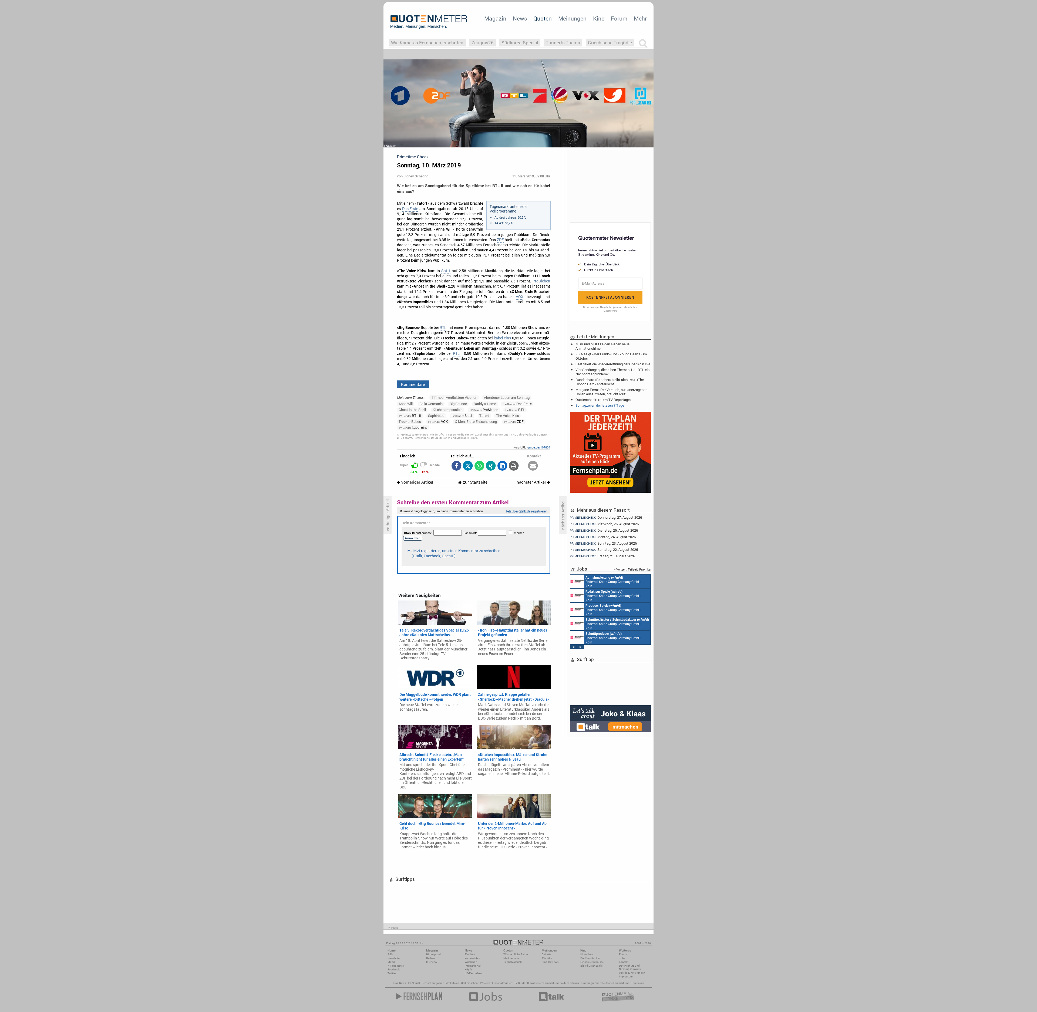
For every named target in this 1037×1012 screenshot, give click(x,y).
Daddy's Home (485, 404)
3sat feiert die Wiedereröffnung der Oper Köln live (612, 364)
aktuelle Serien (570, 983)
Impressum (626, 976)
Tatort (484, 415)
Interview (431, 962)
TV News (485, 983)
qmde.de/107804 (538, 447)
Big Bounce (458, 404)
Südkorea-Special (519, 42)
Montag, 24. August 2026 (603, 537)
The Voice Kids (507, 415)
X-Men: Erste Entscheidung (476, 421)
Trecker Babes (410, 421)
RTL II (458, 353)
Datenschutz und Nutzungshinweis (630, 967)
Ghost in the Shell (412, 409)
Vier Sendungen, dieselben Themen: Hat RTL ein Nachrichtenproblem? (612, 371)
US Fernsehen (469, 983)
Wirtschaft (471, 962)
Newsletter (394, 958)
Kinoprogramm (590, 983)
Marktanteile (511, 958)
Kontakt (623, 962)
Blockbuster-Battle (591, 965)
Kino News (399, 983)
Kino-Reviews (550, 962)
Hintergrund (433, 954)
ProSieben (541, 281)
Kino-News (587, 954)
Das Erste (410, 208)
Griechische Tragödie (610, 42)
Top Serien (637, 983)
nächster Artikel (532, 482)
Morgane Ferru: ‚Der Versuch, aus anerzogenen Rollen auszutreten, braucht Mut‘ (611, 391)
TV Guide (519, 983)
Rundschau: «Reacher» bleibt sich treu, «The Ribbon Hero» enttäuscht (609, 381)
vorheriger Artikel (416, 482)
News (520, 18)
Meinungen (572, 18)
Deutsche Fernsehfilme (615, 983)
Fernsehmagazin (432, 983)
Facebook (394, 969)
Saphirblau (436, 415)
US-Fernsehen (473, 973)
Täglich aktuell (512, 962)
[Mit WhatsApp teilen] (479, 466)
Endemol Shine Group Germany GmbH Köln (613, 581)
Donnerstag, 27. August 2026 (606, 517)
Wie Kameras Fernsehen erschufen (427, 42)
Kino (599, 18)
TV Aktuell (414, 983)
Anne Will (406, 404)
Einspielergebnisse (592, 962)
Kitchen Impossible (447, 409)
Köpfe (468, 969)
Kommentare (413, 384)
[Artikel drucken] (514, 466)
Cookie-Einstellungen (632, 972)
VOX (519, 296)
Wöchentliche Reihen (516, 954)
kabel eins (502, 338)
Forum (619, 18)
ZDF (500, 239)
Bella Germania (431, 404)
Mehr (640, 18)
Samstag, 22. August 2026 (604, 549)
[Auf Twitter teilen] (468, 466)
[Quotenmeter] (429, 21)
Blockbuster (534, 983)
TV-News (470, 954)
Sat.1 (445, 270)
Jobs (622, 958)
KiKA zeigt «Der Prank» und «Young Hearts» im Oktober (611, 356)
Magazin (495, 18)
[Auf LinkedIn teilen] (502, 466)
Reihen (430, 958)
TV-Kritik (547, 958)
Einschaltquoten (502, 983)
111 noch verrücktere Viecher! (454, 397)
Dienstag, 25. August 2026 (604, 530)
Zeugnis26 (483, 42)
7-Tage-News (396, 965)
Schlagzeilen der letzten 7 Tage (599, 405)
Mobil (391, 962)
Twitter (392, 973)
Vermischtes (472, 958)
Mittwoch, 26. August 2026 (604, 524)
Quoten (542, 18)
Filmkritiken (452, 983)
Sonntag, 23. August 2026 (603, 543)
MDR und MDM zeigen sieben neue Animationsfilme (602, 346)
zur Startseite (474, 482)
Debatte (546, 954)
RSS (390, 954)
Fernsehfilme (551, 983)
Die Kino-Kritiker (590, 958)
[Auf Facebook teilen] (456, 466)
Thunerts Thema (563, 42)
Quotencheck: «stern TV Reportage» (603, 399)
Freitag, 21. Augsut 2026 (602, 556)
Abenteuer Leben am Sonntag (507, 397)
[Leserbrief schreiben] (533, 466)
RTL (443, 327)
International (473, 965)
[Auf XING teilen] (491, 466)
